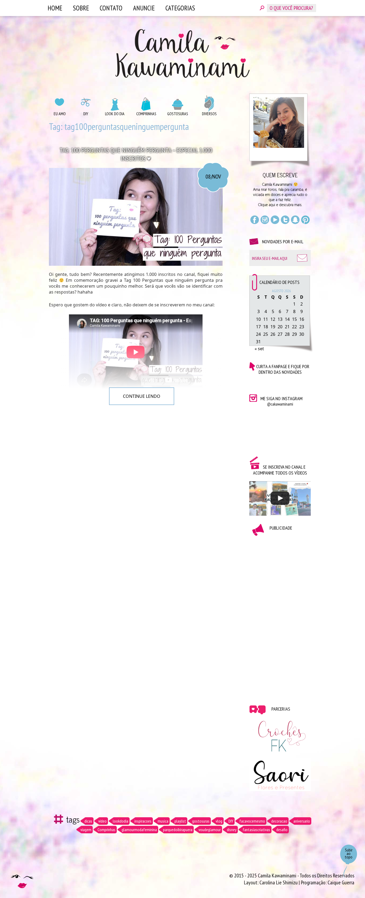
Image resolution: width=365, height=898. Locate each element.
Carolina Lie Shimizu (279, 882)
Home (55, 8)
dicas (88, 821)
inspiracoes (143, 821)
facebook (254, 219)
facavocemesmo (252, 821)
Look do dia (115, 113)
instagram (265, 219)
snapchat (295, 219)
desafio (282, 829)
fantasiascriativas (256, 829)
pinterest (305, 219)
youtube (275, 219)
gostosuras (200, 821)
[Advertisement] (280, 616)
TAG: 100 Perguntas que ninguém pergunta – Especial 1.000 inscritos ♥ (136, 154)
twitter (285, 219)
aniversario (301, 821)
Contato (111, 8)
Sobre (81, 8)
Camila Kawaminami (182, 53)
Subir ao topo (348, 853)
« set (259, 349)
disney (231, 829)
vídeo (102, 821)
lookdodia (120, 821)
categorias (180, 8)
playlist (180, 821)
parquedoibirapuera (177, 829)
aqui (272, 205)
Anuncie (144, 8)
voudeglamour (210, 829)
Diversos (209, 113)
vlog (219, 821)
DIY (85, 113)
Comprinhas (146, 113)
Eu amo (60, 113)
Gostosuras (177, 113)
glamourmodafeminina (139, 829)
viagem (85, 829)
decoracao (279, 821)
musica (163, 821)
